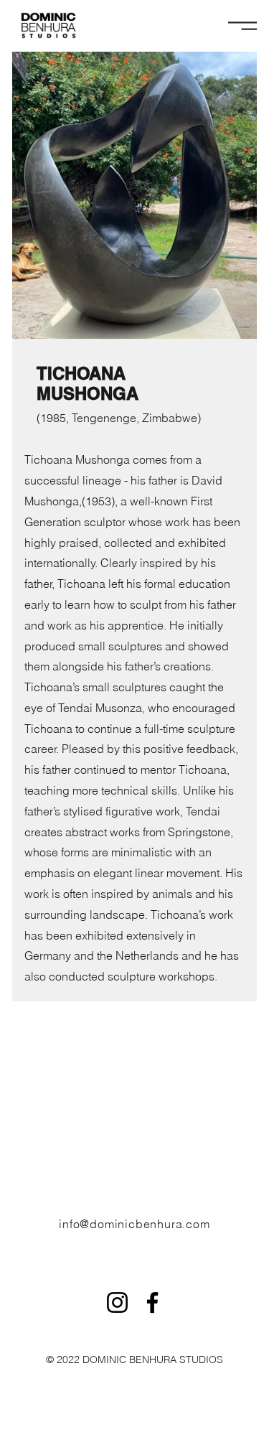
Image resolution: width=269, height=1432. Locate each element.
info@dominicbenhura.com (134, 1224)
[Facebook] (152, 1302)
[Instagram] (117, 1302)
